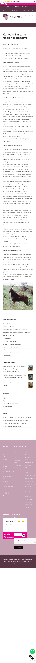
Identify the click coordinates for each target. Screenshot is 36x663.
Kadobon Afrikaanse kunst (10, 404)
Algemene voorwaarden (29, 503)
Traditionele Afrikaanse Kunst (11, 353)
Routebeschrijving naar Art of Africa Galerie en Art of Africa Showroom (29, 490)
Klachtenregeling (29, 478)
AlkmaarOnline (18, 564)
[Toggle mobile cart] (25, 15)
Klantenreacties (29, 481)
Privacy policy (29, 499)
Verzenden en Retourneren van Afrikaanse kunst (29, 467)
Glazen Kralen (7, 338)
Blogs (4, 401)
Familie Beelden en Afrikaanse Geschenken (15, 329)
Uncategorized (7, 355)
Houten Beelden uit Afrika (10, 341)
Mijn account (29, 452)
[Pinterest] (8, 493)
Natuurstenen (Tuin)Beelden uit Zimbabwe (15, 347)
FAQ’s (4, 398)
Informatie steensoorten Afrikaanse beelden (16, 420)
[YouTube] (3, 496)
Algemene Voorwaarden (18, 561)
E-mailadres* (17, 525)
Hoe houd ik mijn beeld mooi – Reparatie (15, 423)
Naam (15, 532)
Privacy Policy (7, 561)
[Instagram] (6, 493)
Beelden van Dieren (8, 327)
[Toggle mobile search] (29, 15)
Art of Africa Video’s (8, 406)
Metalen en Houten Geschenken (12, 344)
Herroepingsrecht (29, 475)
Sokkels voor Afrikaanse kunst (12, 426)
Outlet (4, 350)
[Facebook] (3, 493)
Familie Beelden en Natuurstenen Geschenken (16, 332)
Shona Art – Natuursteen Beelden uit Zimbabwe (17, 417)
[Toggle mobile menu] (32, 15)
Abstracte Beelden (8, 324)
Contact (27, 507)
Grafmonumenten (8, 429)
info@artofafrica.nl (8, 471)
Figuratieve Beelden (8, 335)
